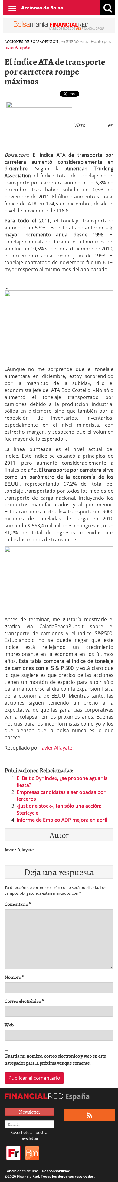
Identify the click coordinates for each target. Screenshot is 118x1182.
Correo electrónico (24, 1001)
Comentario (18, 903)
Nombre (14, 977)
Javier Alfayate (17, 47)
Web (9, 1024)
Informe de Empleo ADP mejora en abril (62, 820)
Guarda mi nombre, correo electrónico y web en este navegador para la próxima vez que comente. (55, 1059)
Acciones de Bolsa (42, 8)
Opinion (50, 41)
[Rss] (89, 1115)
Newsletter (29, 1111)
